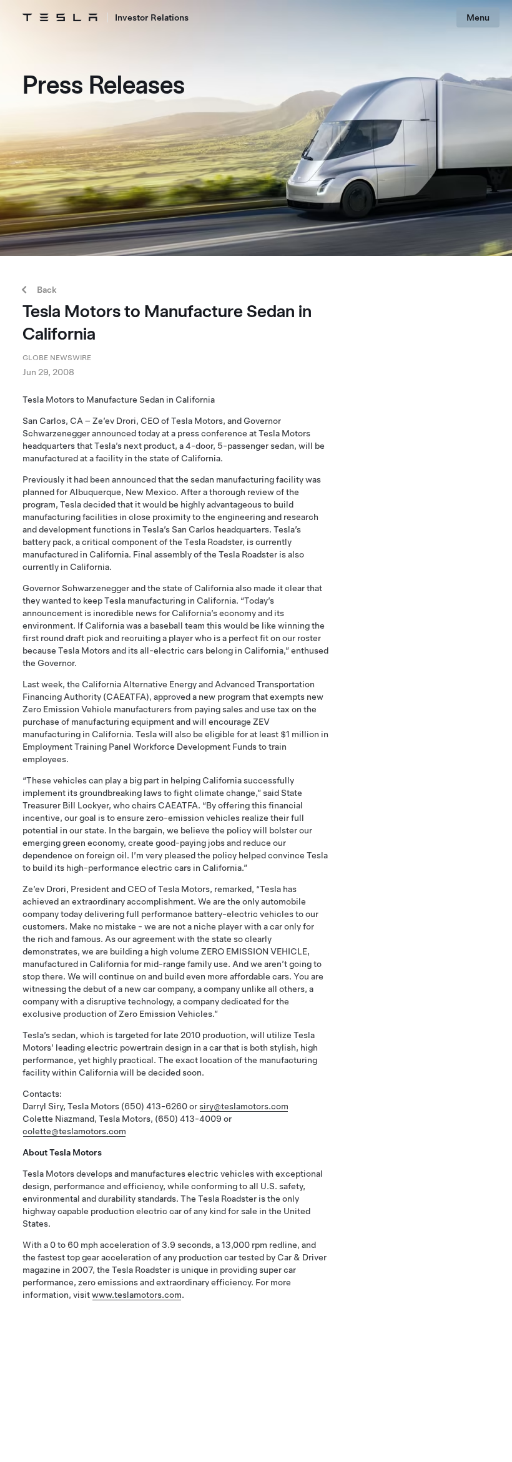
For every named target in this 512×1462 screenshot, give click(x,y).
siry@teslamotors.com (243, 1106)
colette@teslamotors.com (74, 1131)
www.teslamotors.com (137, 1295)
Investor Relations (152, 17)
